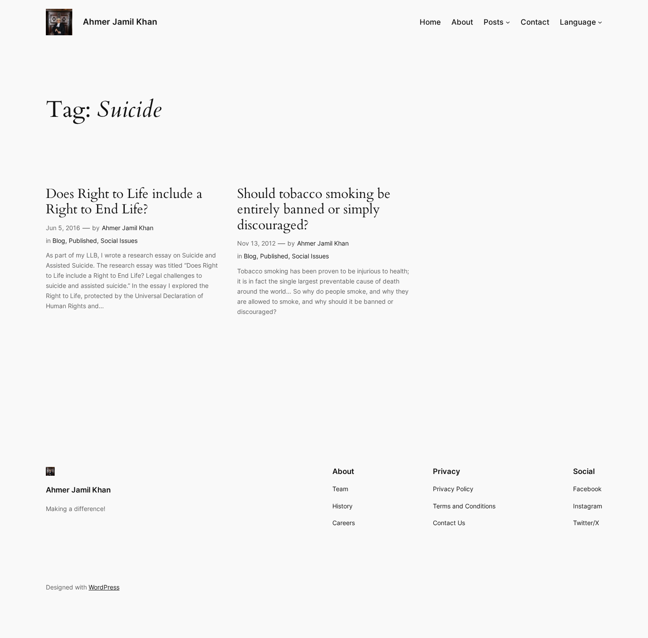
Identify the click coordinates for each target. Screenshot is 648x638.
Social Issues (119, 240)
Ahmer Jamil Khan (120, 21)
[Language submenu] (600, 22)
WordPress (104, 587)
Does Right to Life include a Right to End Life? (124, 202)
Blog (58, 240)
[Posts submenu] (508, 22)
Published (83, 240)
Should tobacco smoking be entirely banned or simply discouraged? (314, 210)
